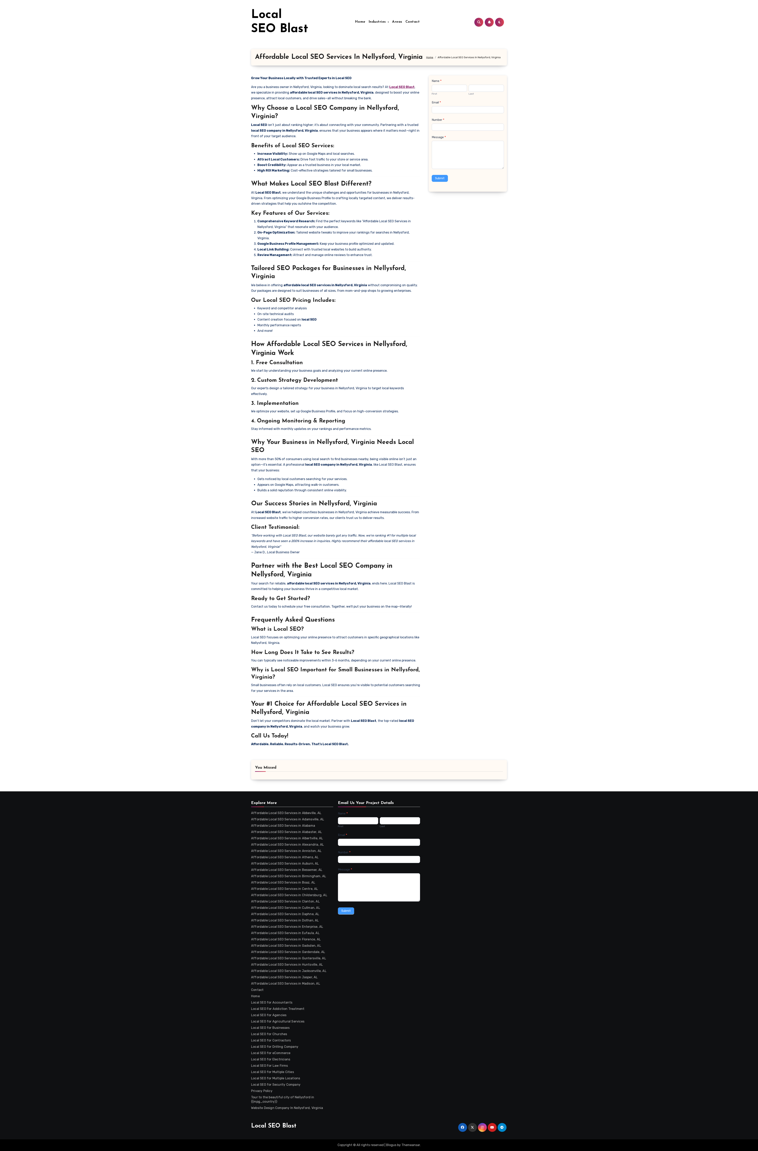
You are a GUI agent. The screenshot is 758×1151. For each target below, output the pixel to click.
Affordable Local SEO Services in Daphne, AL (285, 914)
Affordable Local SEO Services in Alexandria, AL (287, 844)
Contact (412, 22)
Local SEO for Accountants (271, 1002)
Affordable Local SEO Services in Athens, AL (285, 857)
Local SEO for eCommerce (271, 1053)
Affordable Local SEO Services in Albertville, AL (287, 838)
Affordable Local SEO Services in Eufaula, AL (285, 933)
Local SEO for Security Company (275, 1084)
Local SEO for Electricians (270, 1059)
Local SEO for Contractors (271, 1040)
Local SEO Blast (273, 1126)
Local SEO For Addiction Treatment (278, 1009)
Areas (397, 22)
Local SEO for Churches (269, 1034)
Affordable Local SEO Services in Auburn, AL (285, 863)
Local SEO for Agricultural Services (277, 1021)
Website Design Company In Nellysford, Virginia (287, 1108)
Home (360, 22)
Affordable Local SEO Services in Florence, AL (286, 939)
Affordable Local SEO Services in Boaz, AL (283, 882)
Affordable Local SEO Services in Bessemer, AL (286, 870)
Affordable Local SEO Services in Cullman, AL (285, 908)
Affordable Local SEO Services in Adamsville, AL (287, 819)
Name (437, 81)
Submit (440, 178)
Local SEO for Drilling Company (274, 1047)
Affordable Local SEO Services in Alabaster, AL (286, 832)
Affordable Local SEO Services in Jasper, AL (284, 977)
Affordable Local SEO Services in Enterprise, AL (287, 927)
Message (439, 137)
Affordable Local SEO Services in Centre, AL (284, 889)
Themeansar (411, 1145)
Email (436, 102)
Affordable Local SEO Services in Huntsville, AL (287, 964)
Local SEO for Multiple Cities (272, 1072)
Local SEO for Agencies (268, 1015)
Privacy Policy (261, 1091)
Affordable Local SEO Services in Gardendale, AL (288, 952)
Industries (378, 22)
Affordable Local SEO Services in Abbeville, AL (286, 813)
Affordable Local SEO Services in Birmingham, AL (288, 876)
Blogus (391, 1145)
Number (438, 120)
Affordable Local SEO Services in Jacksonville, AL (288, 971)
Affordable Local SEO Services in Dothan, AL (285, 920)
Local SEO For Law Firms (269, 1066)
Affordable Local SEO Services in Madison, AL (285, 983)
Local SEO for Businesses (270, 1028)
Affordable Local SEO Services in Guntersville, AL (288, 958)
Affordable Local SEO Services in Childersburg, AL (289, 895)
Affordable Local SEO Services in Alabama (283, 825)
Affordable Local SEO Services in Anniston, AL (286, 851)
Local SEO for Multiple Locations (275, 1078)
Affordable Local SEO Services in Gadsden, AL (286, 945)
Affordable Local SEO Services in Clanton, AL (285, 901)
